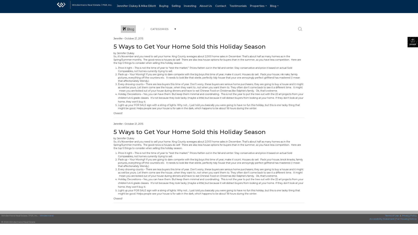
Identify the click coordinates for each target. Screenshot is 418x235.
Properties (259, 8)
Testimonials (238, 6)
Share (413, 44)
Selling (176, 6)
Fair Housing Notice (406, 219)
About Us (206, 6)
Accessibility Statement (382, 219)
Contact (220, 6)
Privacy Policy (409, 215)
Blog (275, 8)
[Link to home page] (61, 6)
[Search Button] (300, 29)
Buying (163, 6)
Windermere (47, 215)
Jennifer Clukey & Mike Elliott (136, 6)
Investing (190, 6)
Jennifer (118, 38)
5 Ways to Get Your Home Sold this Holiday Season (189, 46)
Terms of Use (392, 215)
